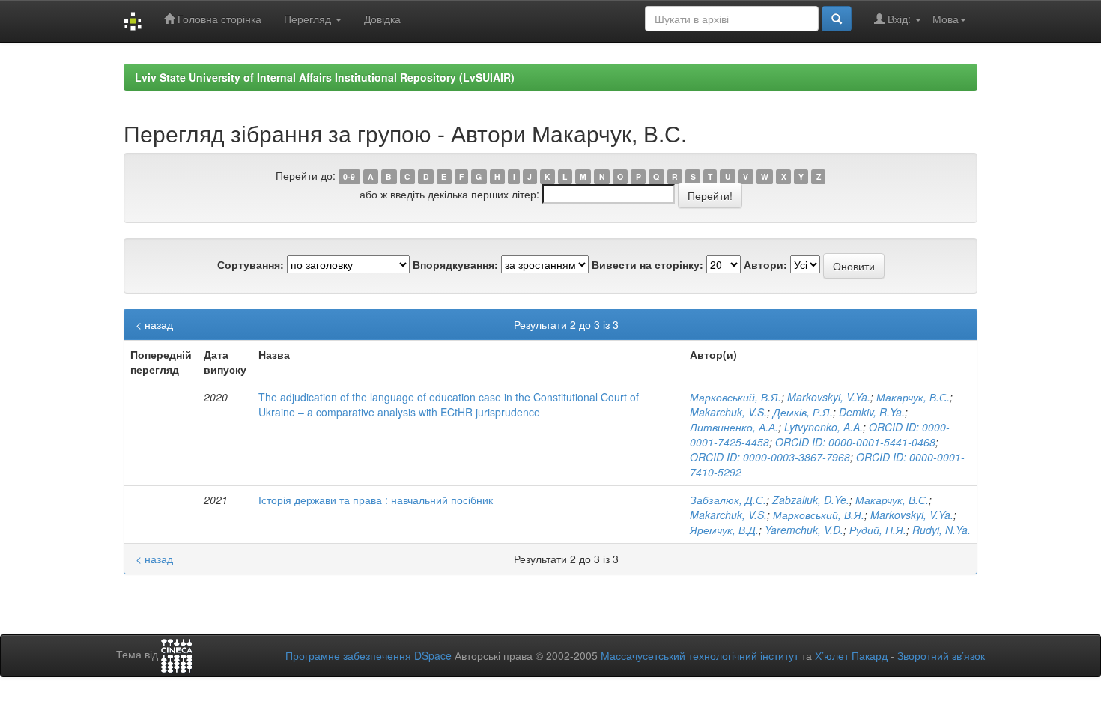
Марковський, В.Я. (735, 396)
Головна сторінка (218, 18)
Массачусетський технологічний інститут (699, 655)
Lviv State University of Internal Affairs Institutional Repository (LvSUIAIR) (325, 77)
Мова (945, 18)
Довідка (382, 18)
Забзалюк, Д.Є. (728, 499)
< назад (154, 324)
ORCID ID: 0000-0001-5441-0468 (855, 441)
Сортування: (250, 264)
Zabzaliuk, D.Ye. (810, 499)
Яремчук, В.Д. (724, 529)
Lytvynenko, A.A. (823, 426)
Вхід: (899, 18)
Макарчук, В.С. (913, 396)
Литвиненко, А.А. (734, 426)
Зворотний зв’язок (941, 655)
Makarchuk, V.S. (728, 411)
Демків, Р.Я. (803, 411)
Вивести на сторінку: (647, 264)
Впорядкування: (455, 264)
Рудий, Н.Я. (877, 529)
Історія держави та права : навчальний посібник (375, 499)
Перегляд (309, 18)
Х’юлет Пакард (851, 655)
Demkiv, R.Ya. (872, 411)
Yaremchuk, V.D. (804, 529)
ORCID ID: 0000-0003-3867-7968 (770, 456)
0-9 (349, 176)
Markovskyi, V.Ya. (828, 396)
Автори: (765, 264)
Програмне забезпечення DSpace (368, 655)
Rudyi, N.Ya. (941, 529)
